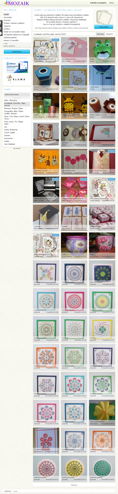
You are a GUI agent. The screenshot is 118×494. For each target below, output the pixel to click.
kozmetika (9, 138)
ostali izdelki (11, 132)
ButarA (36, 89)
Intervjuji (7, 20)
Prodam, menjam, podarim (14, 23)
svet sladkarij (10, 144)
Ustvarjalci (8, 17)
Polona (64, 89)
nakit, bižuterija (12, 100)
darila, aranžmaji (12, 129)
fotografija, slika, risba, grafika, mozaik (13, 112)
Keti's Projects (66, 61)
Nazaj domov (17, 51)
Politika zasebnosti (9, 46)
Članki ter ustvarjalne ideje (14, 31)
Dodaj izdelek (103, 27)
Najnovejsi (100, 34)
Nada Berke (93, 424)
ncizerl (92, 61)
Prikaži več (74, 485)
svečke (8, 135)
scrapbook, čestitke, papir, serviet (15, 104)
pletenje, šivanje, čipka (15, 108)
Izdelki (6, 14)
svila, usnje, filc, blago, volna (13, 122)
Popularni (109, 34)
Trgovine (7, 26)
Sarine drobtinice (39, 173)
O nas (5, 43)
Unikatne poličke (10, 37)
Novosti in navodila (11, 40)
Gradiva (7, 29)
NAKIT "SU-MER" (39, 200)
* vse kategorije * (17, 98)
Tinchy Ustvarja (38, 61)
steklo (7, 141)
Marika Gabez (38, 145)
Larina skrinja (94, 173)
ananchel (37, 284)
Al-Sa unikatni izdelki (39, 117)
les (7, 127)
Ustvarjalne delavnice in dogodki (16, 34)
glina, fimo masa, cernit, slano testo (16, 117)
